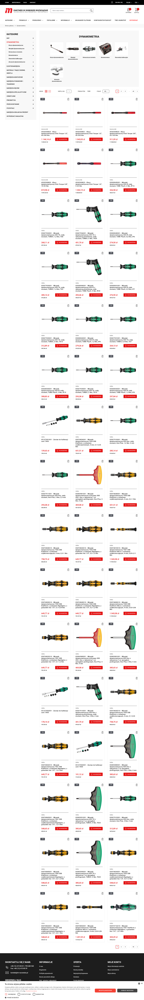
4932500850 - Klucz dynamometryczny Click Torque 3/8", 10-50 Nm (54, 184)
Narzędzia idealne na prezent (17, 112)
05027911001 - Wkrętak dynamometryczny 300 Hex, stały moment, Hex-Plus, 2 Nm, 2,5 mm (53, 495)
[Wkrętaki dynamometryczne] (73, 49)
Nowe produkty (78, 970)
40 (133, 91)
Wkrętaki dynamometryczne (16, 48)
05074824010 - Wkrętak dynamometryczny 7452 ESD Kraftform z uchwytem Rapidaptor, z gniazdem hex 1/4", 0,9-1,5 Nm (88, 550)
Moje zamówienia (113, 970)
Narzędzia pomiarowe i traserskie (15, 82)
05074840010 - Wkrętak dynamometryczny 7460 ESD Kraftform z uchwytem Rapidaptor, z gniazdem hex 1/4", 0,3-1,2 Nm (88, 604)
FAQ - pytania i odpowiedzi (47, 980)
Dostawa (76, 977)
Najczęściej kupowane (80, 973)
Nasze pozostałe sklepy (47, 977)
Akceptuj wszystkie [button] (105, 990)
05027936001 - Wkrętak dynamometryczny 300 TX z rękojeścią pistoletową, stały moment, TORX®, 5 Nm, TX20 (86, 235)
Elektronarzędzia (13, 66)
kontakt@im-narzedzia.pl (19, 973)
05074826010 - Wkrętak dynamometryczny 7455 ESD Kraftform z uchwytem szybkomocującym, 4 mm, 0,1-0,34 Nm (122, 714)
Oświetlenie (11, 96)
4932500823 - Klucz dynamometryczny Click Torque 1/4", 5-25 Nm (89, 184)
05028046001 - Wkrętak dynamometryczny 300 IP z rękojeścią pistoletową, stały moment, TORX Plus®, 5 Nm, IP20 (88, 288)
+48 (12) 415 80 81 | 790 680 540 (22, 966)
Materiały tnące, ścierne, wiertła (16, 71)
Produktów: (81, 91)
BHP (8, 38)
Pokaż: (99, 91)
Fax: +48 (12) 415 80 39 (19, 968)
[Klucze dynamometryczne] (57, 49)
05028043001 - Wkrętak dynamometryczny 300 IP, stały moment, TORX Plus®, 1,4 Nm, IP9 (122, 390)
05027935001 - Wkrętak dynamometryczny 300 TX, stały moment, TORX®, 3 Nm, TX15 (53, 340)
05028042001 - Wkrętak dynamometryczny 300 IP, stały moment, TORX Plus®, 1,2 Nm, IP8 (88, 340)
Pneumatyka (11, 100)
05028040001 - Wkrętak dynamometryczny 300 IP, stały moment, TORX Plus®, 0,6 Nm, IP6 (122, 235)
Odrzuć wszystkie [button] (127, 990)
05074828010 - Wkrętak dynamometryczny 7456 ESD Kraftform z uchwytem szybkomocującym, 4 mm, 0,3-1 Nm (54, 550)
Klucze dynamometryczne (16, 45)
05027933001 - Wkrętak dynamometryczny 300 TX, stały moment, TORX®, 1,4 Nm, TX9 (53, 287)
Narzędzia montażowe (15, 77)
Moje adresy (112, 973)
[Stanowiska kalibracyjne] (121, 49)
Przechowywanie (13, 104)
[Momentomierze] (105, 49)
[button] (48, 998)
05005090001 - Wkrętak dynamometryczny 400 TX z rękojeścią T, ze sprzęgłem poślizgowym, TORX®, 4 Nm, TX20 (88, 874)
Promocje (76, 966)
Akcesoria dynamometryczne (17, 62)
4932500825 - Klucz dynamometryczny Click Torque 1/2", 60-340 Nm (54, 133)
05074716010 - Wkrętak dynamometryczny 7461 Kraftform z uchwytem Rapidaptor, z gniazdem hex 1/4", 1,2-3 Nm (123, 928)
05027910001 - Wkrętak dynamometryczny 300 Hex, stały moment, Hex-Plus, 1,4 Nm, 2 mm (122, 441)
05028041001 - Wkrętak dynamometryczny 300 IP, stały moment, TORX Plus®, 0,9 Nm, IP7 (122, 287)
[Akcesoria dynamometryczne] (57, 71)
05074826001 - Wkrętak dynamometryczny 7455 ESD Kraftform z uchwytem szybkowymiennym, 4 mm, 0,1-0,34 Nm (88, 443)
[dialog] (72, 990)
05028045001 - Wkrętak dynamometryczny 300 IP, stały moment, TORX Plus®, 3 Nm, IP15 (122, 184)
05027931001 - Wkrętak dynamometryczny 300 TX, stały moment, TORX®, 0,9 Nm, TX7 (121, 340)
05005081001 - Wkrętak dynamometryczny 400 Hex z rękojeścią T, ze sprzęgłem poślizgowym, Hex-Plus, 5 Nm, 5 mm (123, 659)
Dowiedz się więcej (31, 991)
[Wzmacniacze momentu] (89, 49)
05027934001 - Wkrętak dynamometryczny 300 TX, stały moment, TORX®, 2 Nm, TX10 (87, 390)
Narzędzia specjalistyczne (16, 92)
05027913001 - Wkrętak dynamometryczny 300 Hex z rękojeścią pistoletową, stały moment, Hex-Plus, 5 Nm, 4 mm (87, 713)
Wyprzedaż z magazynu (15, 116)
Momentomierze (13, 55)
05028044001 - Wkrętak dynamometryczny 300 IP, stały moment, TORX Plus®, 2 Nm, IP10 (53, 390)
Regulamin (42, 970)
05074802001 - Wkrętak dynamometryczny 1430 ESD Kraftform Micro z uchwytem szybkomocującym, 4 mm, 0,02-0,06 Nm (89, 929)
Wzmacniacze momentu (15, 52)
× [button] (142, 983)
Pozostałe (10, 108)
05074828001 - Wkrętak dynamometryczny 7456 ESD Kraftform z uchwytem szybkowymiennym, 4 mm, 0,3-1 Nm (123, 496)
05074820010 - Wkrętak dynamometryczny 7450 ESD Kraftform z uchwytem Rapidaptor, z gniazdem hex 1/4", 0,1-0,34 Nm (54, 604)
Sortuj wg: (61, 91)
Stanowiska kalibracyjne (15, 58)
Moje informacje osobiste (116, 966)
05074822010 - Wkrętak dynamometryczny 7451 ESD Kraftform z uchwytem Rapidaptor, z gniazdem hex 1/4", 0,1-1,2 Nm (54, 659)
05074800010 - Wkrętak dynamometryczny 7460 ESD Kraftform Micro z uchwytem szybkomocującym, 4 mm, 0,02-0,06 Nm (123, 605)
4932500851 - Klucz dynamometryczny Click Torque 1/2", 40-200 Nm (89, 133)
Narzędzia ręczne (13, 88)
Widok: (41, 91)
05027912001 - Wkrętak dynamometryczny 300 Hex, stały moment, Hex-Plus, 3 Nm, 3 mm (122, 819)
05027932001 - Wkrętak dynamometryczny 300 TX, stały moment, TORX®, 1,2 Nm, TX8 (53, 235)
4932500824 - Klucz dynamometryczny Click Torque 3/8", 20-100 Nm (123, 133)
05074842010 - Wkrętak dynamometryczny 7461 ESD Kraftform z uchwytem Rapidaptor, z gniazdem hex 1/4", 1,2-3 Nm (54, 767)
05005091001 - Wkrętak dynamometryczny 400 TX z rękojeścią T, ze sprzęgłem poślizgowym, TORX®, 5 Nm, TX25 (88, 820)
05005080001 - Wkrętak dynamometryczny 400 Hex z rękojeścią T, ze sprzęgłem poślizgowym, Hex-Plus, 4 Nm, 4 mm (123, 767)
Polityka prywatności (46, 973)
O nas (41, 966)
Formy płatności (78, 980)
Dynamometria (13, 42)
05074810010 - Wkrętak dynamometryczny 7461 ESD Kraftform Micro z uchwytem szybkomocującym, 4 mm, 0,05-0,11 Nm (123, 551)
